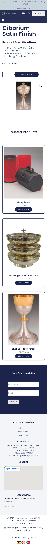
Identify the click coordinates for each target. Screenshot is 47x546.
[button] (23, 13)
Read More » (9, 506)
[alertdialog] (23, 5)
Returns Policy (23, 435)
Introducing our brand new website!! (19, 498)
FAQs (20, 428)
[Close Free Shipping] (45, 2)
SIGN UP (13, 401)
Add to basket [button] (24, 209)
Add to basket (27, 74)
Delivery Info (23, 432)
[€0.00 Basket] (3, 19)
